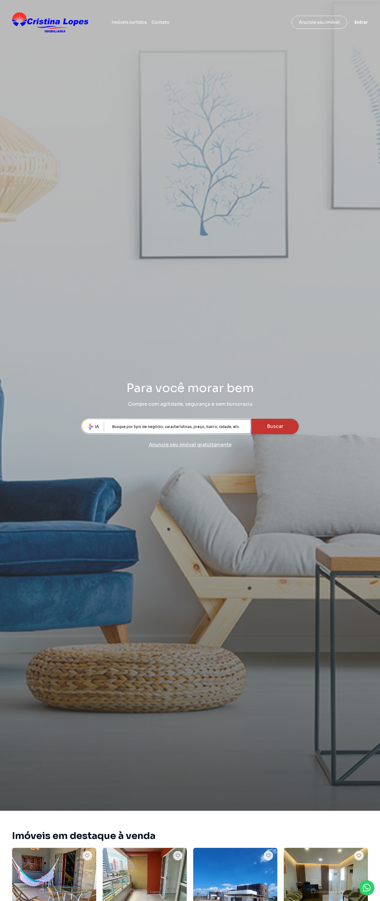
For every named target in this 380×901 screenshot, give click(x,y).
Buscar (275, 426)
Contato (161, 22)
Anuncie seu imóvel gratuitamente (190, 445)
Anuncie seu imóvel (319, 22)
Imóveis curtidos (129, 22)
